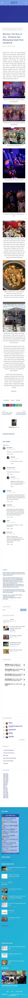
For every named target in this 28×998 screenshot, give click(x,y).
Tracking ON (14, 853)
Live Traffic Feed (10, 815)
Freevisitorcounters (6, 860)
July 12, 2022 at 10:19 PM (11, 469)
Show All (6, 763)
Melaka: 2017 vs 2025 (14, 836)
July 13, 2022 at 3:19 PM (11, 506)
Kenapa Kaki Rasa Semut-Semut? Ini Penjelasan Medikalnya (17, 897)
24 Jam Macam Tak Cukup (15, 889)
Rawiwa (11, 733)
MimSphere (11, 910)
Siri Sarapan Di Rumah (16, 635)
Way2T (9, 994)
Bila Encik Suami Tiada (16, 650)
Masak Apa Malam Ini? (9, 826)
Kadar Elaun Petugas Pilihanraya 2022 (16, 904)
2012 (5, 792)
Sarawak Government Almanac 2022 (16, 961)
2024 (5, 776)
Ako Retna (9, 447)
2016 (5, 787)
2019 (5, 783)
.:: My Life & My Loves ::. (9, 753)
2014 (5, 789)
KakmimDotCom (8, 822)
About (12, 991)
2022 (5, 779)
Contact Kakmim (19, 991)
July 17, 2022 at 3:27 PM (11, 533)
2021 (5, 780)
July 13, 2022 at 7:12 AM (15, 458)
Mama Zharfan (12, 729)
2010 (5, 795)
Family (12, 400)
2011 (5, 793)
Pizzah (10, 722)
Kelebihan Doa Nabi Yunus (15, 954)
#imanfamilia (9, 28)
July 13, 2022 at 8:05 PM (11, 522)
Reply (8, 454)
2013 (5, 791)
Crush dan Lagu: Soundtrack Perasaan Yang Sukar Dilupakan (17, 628)
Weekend (18, 400)
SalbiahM (9, 505)
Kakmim (6, 46)
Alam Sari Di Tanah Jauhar (9, 758)
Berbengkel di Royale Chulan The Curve (15, 643)
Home (4, 28)
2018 (5, 784)
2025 (5, 775)
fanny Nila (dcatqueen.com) (15, 726)
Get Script (5, 853)
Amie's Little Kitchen (8, 761)
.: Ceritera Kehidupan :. (8, 750)
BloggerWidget (22, 739)
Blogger (18, 995)
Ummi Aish (11, 736)
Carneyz (9, 490)
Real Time (10, 853)
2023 (5, 778)
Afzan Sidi (5, 755)
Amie (8, 520)
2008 (5, 797)
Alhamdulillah (4, 829)
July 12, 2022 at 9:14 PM (11, 449)
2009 (5, 796)
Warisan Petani (11, 467)
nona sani (9, 532)
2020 (5, 782)
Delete (11, 454)
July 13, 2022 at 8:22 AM (11, 492)
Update (12, 619)
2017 (5, 786)
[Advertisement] (14, 13)
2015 (5, 788)
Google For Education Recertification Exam (14, 875)
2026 (5, 774)
